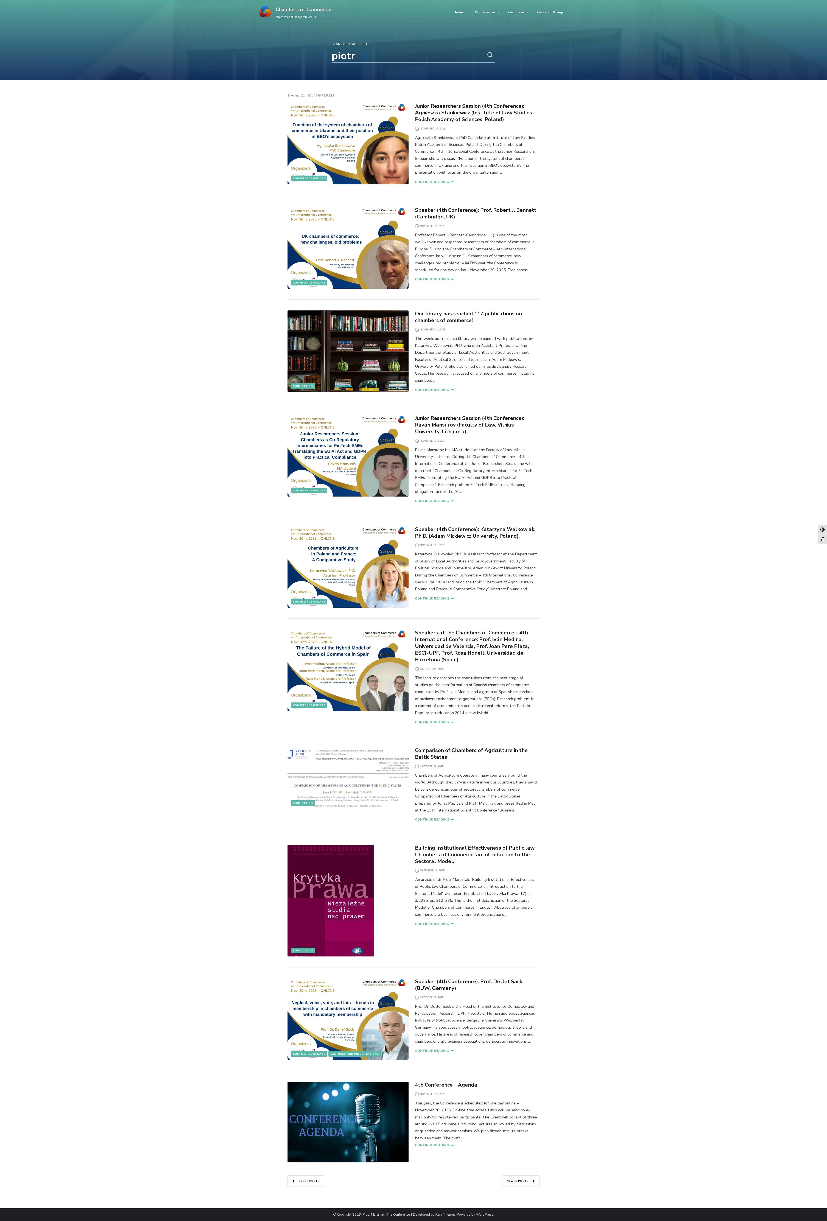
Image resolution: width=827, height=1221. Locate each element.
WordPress (484, 1215)
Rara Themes (445, 1215)
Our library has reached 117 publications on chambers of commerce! (468, 317)
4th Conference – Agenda (446, 1084)
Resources (516, 12)
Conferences (485, 12)
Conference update (309, 178)
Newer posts (518, 1181)
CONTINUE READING (432, 182)
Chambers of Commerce (303, 9)
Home (458, 12)
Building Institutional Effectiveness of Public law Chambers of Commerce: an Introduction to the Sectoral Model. (475, 854)
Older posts (309, 1181)
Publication (303, 386)
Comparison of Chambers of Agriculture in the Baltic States (471, 753)
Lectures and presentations (355, 1054)
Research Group (549, 12)
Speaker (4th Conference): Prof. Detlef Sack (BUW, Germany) (468, 985)
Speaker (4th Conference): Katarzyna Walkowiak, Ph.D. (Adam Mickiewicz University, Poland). (475, 532)
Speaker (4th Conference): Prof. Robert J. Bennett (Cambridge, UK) (475, 213)
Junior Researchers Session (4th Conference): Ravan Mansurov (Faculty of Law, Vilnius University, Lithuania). (469, 425)
